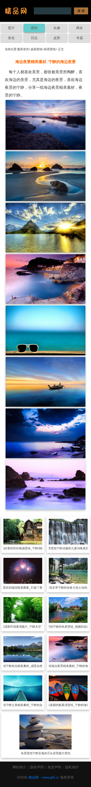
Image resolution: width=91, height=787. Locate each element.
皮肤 (56, 38)
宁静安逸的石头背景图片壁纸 (51, 753)
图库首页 (23, 49)
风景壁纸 (50, 49)
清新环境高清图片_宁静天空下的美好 (28, 626)
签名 (11, 38)
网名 (79, 28)
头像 (56, 28)
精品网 (33, 777)
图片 (11, 28)
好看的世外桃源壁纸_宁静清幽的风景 (28, 548)
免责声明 (54, 767)
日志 (34, 38)
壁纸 (34, 28)
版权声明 (37, 767)
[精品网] (16, 11)
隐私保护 (72, 767)
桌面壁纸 (36, 49)
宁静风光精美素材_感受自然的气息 (28, 666)
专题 (79, 38)
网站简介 (19, 767)
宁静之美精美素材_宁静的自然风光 (28, 705)
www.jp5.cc (50, 777)
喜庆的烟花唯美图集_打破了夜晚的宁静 (28, 587)
